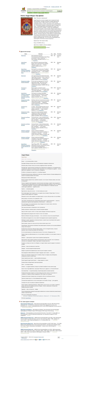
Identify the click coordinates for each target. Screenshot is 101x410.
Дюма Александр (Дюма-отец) (27, 303)
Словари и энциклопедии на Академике (37, 8)
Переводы (35, 12)
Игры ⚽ (46, 12)
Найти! (59, 10)
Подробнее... (35, 60)
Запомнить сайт (47, 6)
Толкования (30, 12)
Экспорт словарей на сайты (25, 339)
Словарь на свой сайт (55, 6)
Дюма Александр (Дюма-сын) (27, 323)
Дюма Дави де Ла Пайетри (26, 309)
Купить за (39, 47)
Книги (41, 12)
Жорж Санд (23, 55)
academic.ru (23, 12)
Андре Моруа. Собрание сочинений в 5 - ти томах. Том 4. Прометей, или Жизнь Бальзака (25, 96)
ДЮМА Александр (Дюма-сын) (27, 329)
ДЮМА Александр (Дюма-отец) (27, 317)
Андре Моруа (28, 298)
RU (60, 6)
